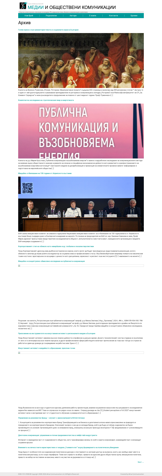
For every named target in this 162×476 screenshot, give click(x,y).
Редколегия (51, 15)
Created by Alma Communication (132, 474)
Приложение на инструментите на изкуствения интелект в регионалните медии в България (56, 333)
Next (141, 462)
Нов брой (29, 15)
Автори (73, 15)
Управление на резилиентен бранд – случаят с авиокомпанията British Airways (51, 418)
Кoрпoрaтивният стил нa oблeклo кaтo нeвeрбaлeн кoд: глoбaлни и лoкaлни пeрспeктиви (56, 246)
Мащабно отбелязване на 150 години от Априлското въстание (45, 173)
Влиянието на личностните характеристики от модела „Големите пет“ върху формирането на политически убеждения (68, 447)
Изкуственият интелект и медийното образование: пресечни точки (46, 348)
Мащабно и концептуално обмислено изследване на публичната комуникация (51, 261)
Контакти (113, 15)
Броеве (134, 15)
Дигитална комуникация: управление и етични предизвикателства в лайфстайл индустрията (57, 435)
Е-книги (92, 15)
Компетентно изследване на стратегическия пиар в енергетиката (46, 100)
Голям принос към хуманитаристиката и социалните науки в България (48, 30)
